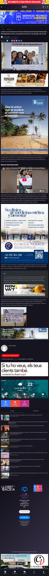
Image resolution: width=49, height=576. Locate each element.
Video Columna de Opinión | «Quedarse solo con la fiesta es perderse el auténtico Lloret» (26, 415)
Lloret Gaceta (12, 345)
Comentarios (36, 410)
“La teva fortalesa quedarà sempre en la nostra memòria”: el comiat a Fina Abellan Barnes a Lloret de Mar (28, 453)
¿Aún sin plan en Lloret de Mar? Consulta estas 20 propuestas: (21, 445)
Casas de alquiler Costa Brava (24, 553)
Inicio (3, 25)
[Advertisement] (16, 539)
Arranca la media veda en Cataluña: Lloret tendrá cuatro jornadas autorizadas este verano (27, 425)
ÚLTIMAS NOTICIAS (9, 29)
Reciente (12, 410)
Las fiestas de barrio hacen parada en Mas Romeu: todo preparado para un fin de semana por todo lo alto (29, 474)
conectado (16, 359)
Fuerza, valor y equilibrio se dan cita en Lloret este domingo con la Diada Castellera (25, 466)
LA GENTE (6, 25)
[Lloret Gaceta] (24, 7)
